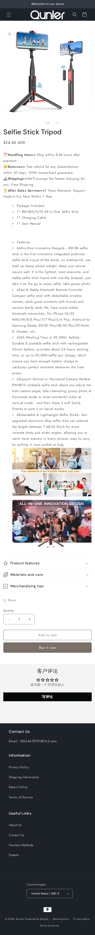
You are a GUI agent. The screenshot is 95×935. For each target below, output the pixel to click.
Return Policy (18, 787)
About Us (15, 825)
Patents (14, 855)
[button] (9, 14)
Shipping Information (24, 777)
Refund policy (61, 919)
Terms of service (49, 925)
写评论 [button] (47, 696)
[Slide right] (57, 123)
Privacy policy (81, 919)
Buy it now (47, 647)
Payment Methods (21, 845)
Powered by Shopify (37, 918)
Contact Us (16, 835)
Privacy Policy (19, 767)
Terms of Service (21, 797)
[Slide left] (38, 123)
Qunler (20, 918)
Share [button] (12, 600)
